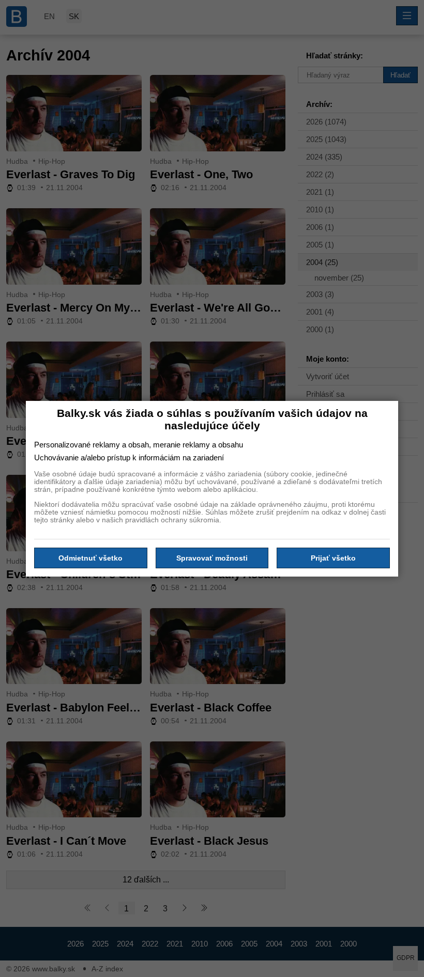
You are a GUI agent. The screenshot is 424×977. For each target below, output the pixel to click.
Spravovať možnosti (212, 558)
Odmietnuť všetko (90, 558)
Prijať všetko (333, 558)
